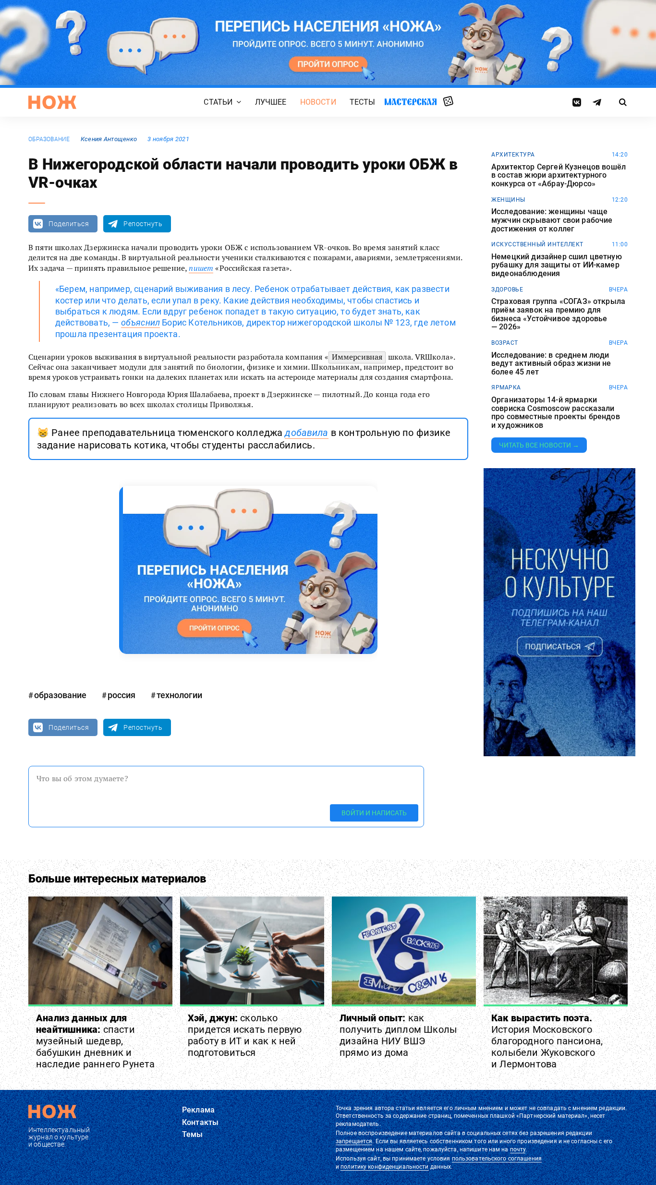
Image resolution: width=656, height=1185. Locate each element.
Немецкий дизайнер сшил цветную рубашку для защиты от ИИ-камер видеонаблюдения (556, 265)
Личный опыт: (398, 1035)
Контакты (200, 1122)
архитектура (513, 154)
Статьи (218, 102)
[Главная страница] (52, 102)
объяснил (140, 322)
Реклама (198, 1109)
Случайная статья (448, 102)
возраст (504, 342)
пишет (201, 268)
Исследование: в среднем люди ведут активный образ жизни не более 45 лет (551, 363)
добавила (306, 432)
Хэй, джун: (245, 1035)
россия (121, 695)
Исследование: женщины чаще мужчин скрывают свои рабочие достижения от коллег (551, 220)
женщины (508, 199)
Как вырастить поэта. (547, 1041)
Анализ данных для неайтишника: (95, 1041)
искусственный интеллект (537, 244)
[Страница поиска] (623, 102)
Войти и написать (374, 813)
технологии (179, 695)
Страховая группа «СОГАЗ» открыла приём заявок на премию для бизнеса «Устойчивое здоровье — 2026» (558, 314)
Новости (318, 102)
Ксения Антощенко (109, 139)
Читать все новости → (539, 445)
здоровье (507, 289)
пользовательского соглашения (497, 1158)
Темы (192, 1134)
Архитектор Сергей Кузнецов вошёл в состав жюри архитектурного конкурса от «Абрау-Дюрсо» (558, 175)
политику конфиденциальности (384, 1166)
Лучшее (271, 102)
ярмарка (506, 387)
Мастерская (411, 101)
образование (49, 139)
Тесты (363, 102)
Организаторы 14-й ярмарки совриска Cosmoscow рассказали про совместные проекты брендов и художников (555, 412)
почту (518, 1149)
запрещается (354, 1141)
